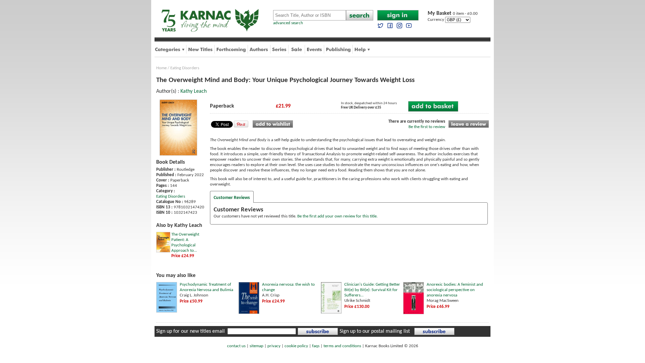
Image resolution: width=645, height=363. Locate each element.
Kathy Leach (193, 91)
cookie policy (296, 346)
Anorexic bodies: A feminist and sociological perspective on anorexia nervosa (455, 289)
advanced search (288, 23)
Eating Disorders (184, 68)
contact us (236, 346)
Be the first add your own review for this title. (337, 216)
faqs (315, 346)
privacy (274, 346)
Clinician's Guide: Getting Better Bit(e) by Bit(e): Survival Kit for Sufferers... (372, 289)
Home (161, 68)
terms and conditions (342, 346)
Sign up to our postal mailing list (375, 331)
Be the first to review (426, 127)
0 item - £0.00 (453, 13)
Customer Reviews (232, 197)
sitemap (256, 346)
